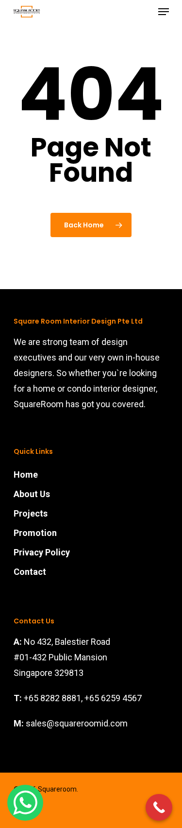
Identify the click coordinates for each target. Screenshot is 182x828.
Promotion (35, 533)
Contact (30, 572)
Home (26, 474)
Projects (31, 513)
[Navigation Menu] (163, 12)
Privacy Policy (42, 552)
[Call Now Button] (159, 807)
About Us (32, 494)
